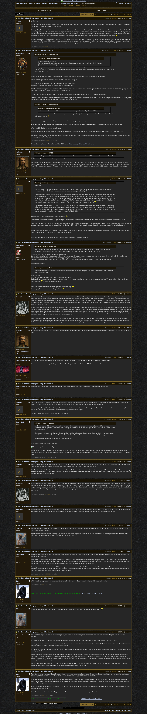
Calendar (71, 6)
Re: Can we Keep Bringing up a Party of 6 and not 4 (35, 18)
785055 (129, 242)
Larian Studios (21, 3)
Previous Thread (45, 10)
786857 (129, 525)
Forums (30, 3)
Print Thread (19, 14)
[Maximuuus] (22, 70)
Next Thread (101, 10)
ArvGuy (109, 179)
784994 (129, 50)
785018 (129, 179)
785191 (129, 327)
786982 (129, 671)
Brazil (22, 644)
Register (121, 3)
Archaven (108, 419)
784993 (129, 18)
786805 (129, 506)
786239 (129, 419)
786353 (129, 461)
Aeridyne (108, 18)
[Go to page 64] (95, 14)
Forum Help (116, 710)
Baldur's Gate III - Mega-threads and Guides (63, 3)
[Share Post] (124, 18)
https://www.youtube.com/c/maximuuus (81, 144)
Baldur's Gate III (41, 3)
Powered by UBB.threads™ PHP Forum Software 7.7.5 (73, 713)
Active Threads (81, 6)
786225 (129, 399)
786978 (129, 632)
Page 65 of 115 (86, 14)
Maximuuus (108, 242)
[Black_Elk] (22, 313)
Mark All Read (30, 710)
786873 (129, 551)
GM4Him (108, 149)
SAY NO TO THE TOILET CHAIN (91, 593)
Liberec (23, 259)
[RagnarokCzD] (18, 254)
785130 (129, 294)
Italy (22, 602)
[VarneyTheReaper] (22, 373)
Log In (129, 3)
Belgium (23, 74)
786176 (129, 357)
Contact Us (107, 710)
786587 (129, 480)
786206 (129, 383)
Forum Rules (20, 710)
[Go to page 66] (130, 14)
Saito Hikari (108, 461)
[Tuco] (22, 597)
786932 (129, 578)
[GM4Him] (21, 545)
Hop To (34, 703)
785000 (129, 149)
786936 (129, 606)
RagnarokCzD (107, 50)
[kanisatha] (22, 168)
